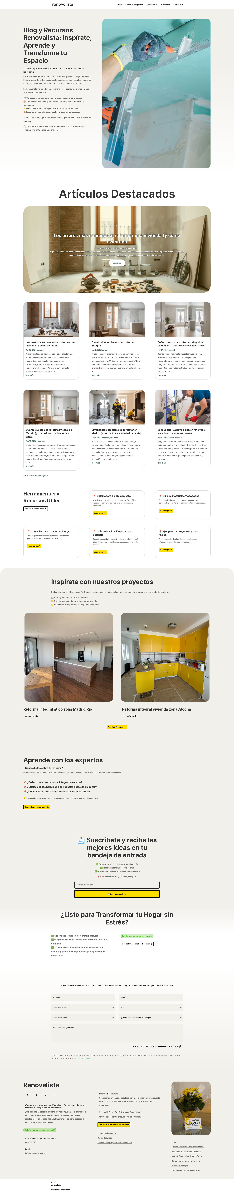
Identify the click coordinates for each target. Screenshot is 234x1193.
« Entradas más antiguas (35, 475)
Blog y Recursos (105, 1138)
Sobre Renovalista (176, 438)
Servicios (150, 5)
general (172, 350)
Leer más (117, 263)
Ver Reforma (30, 716)
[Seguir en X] (45, 1095)
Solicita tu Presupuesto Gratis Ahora (155, 1046)
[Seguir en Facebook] (36, 1095)
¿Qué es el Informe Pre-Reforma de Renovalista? (119, 1112)
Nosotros (165, 5)
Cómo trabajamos (134, 5)
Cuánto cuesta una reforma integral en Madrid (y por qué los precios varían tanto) (49, 433)
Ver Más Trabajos (115, 727)
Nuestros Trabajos (179, 1166)
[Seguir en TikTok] (54, 1095)
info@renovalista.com (35, 1153)
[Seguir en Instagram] (27, 1095)
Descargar (99, 513)
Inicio (119, 5)
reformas (41, 441)
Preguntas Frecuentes (107, 1133)
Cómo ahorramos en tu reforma (185, 1161)
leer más (30, 375)
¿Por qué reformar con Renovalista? (187, 1147)
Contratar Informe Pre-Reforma (136, 944)
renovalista (104, 248)
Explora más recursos (34, 509)
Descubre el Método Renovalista (186, 1151)
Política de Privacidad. (84, 1058)
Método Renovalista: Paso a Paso (186, 1156)
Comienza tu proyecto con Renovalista (115, 1143)
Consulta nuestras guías (36, 807)
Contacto (178, 5)
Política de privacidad (60, 1189)
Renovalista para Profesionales (185, 1170)
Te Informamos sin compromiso (136, 936)
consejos (122, 248)
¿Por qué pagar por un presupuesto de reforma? (119, 1117)
